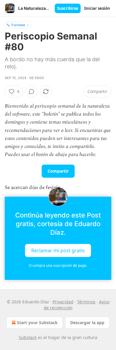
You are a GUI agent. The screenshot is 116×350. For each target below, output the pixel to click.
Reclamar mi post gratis (58, 250)
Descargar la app (87, 322)
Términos (86, 302)
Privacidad (63, 302)
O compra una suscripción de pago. (58, 265)
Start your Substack (37, 322)
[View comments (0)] (31, 91)
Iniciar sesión (97, 8)
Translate (18, 25)
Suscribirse (67, 8)
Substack (28, 337)
